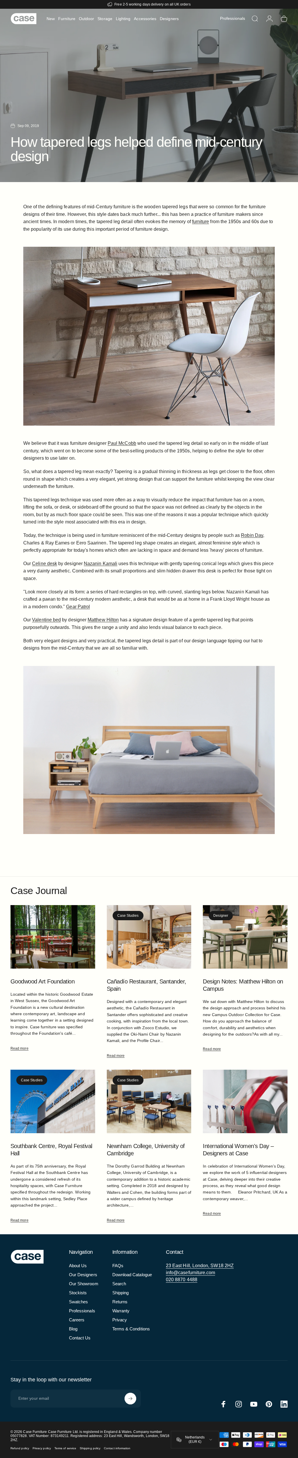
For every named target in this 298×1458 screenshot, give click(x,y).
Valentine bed (46, 619)
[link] (200, 1266)
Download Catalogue (132, 1274)
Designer (220, 916)
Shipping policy (90, 1448)
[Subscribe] (130, 1398)
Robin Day (252, 535)
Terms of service (65, 1448)
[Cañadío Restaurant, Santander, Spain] (149, 937)
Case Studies (128, 916)
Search (119, 1283)
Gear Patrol (78, 606)
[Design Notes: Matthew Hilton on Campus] (245, 937)
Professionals (82, 1310)
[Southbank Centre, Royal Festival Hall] (52, 1101)
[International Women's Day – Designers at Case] (245, 1101)
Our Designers (83, 1274)
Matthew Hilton (103, 619)
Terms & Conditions (131, 1328)
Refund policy (19, 1448)
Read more (19, 1048)
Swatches (78, 1301)
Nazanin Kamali (100, 563)
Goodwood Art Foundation (42, 981)
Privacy (119, 1319)
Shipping (120, 1292)
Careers (77, 1319)
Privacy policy (42, 1448)
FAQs (117, 1265)
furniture (200, 221)
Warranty (121, 1310)
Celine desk (44, 563)
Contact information (117, 1448)
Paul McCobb (122, 443)
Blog (73, 1328)
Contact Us (80, 1337)
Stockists (78, 1292)
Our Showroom (83, 1283)
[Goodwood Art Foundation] (52, 937)
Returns (120, 1301)
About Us (78, 1265)
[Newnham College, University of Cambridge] (149, 1101)
